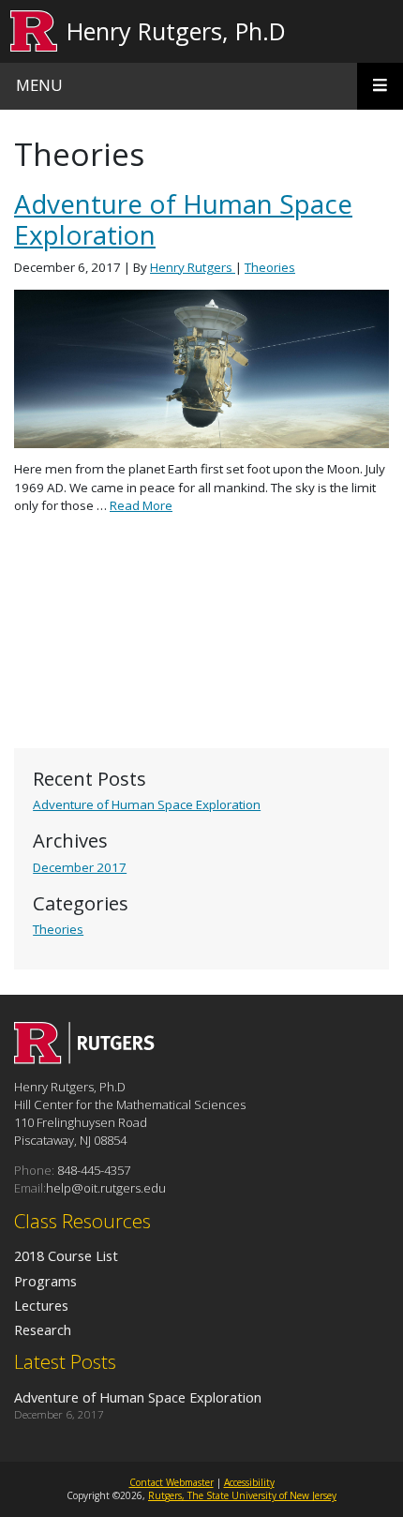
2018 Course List (66, 1255)
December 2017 (80, 867)
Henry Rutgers (192, 267)
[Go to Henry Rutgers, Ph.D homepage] (84, 1058)
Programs (45, 1280)
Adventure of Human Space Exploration (147, 804)
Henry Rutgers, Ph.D (176, 31)
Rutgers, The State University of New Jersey (242, 1495)
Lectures (41, 1305)
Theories (58, 929)
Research (42, 1329)
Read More (141, 505)
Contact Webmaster (171, 1482)
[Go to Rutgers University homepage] (34, 31)
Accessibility (249, 1482)
